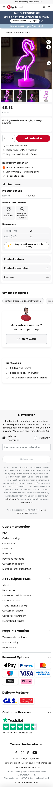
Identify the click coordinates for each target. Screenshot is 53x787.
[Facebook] (18, 752)
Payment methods (13, 558)
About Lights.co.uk (16, 579)
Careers (7, 616)
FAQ (4, 533)
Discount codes (11, 600)
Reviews (9, 277)
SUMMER (25, 20)
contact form (10, 499)
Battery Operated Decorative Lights (23, 300)
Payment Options (15, 657)
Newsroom (20, 616)
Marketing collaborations (17, 595)
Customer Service (16, 527)
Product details (14, 259)
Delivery (7, 548)
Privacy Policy (31, 763)
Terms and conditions (14, 637)
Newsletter (8, 590)
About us (7, 585)
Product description (16, 268)
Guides (20, 621)
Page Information (15, 631)
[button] (7, 96)
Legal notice (9, 647)
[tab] (26, 548)
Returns (6, 553)
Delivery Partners (15, 692)
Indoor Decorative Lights (18, 32)
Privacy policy (10, 642)
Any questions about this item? (29, 245)
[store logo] (17, 7)
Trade (5, 605)
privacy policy (26, 502)
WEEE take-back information (27, 767)
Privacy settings (20, 758)
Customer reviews (12, 610)
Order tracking (11, 538)
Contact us (8, 543)
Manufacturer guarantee (16, 569)
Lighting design (19, 605)
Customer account (13, 563)
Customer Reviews (16, 712)
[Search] (44, 7)
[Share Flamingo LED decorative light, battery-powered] (48, 47)
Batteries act (45, 763)
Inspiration (8, 621)
